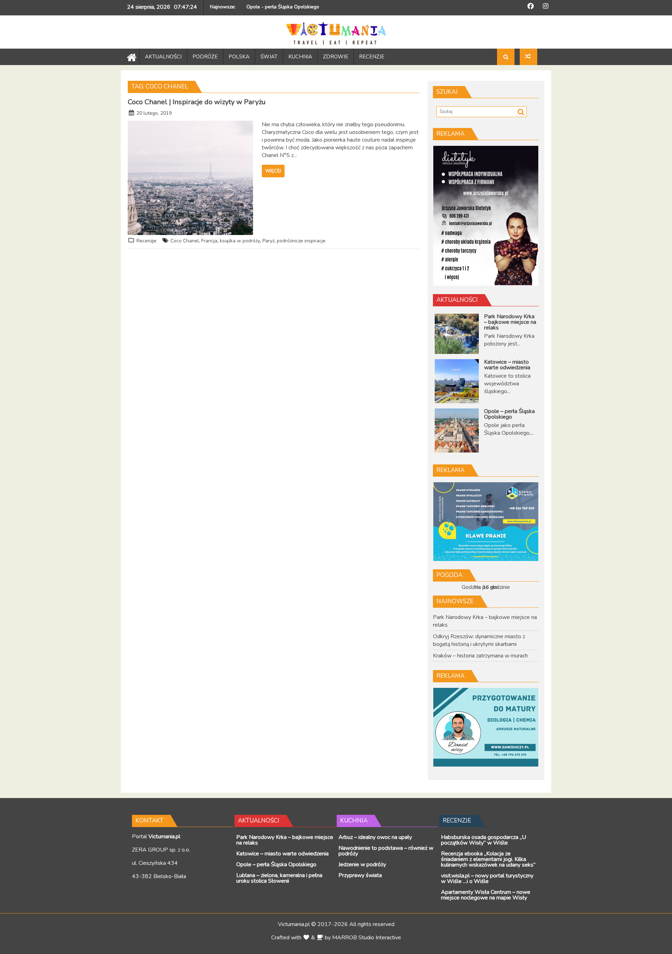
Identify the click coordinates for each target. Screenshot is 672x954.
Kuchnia (354, 821)
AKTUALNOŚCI (163, 56)
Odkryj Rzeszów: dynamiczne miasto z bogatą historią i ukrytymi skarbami (479, 640)
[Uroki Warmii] (528, 57)
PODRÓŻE (205, 56)
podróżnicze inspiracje (301, 240)
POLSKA (239, 56)
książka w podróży (240, 240)
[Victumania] (130, 56)
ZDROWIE (335, 56)
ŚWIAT (269, 56)
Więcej (273, 171)
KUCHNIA (300, 56)
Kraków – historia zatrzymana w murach (480, 656)
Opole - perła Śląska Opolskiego (282, 6)
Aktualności (457, 300)
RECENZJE (371, 56)
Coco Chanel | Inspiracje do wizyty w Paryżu (197, 102)
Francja (209, 240)
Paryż (268, 240)
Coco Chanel (184, 240)
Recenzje (146, 240)
